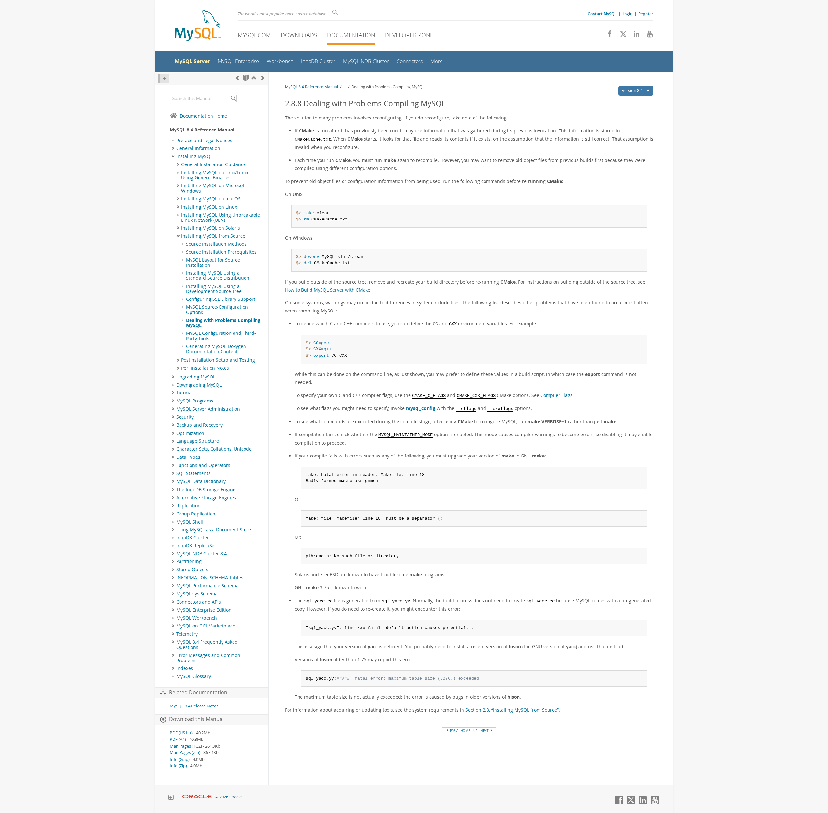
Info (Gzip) (180, 759)
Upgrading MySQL (195, 377)
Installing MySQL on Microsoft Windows (213, 188)
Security (185, 417)
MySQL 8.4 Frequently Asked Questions (207, 644)
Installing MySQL (194, 156)
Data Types (188, 457)
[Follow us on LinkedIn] (634, 35)
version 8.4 (633, 90)
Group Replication (195, 514)
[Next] (263, 77)
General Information (198, 148)
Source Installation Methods (216, 244)
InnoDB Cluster (192, 538)
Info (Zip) (178, 766)
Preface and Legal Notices (204, 140)
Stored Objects (192, 569)
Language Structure (197, 441)
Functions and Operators (203, 465)
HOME (465, 730)
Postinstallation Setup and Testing (218, 360)
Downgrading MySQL (199, 385)
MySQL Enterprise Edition (204, 610)
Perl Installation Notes (205, 368)
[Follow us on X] (621, 35)
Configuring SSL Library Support (220, 299)
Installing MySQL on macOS (211, 199)
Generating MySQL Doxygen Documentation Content (216, 349)
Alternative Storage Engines (206, 498)
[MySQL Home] (197, 26)
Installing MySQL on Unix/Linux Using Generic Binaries (214, 175)
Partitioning (189, 561)
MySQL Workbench (196, 618)
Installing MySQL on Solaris (210, 228)
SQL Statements (193, 473)
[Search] (233, 98)
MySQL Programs (194, 401)
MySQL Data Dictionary (201, 481)
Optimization (190, 433)
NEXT (485, 730)
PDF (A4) (178, 739)
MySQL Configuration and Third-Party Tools (221, 335)
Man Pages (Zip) (185, 752)
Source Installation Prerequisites (221, 252)
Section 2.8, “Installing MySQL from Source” (512, 710)
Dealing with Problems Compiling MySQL (223, 322)
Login (627, 13)
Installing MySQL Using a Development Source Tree (214, 288)
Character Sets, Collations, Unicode (214, 449)
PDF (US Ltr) (181, 733)
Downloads (299, 35)
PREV (453, 730)
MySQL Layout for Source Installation (213, 262)
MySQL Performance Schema (207, 586)
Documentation (351, 35)
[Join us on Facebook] (608, 35)
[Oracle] (197, 797)
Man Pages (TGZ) (186, 746)
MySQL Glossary (193, 676)
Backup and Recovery (199, 425)
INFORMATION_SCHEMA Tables (209, 578)
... (344, 87)
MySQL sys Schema (197, 594)
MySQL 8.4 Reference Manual (311, 87)
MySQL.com (254, 35)
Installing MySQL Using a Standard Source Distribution (217, 275)
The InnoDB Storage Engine (205, 489)
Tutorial (184, 393)
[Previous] (237, 77)
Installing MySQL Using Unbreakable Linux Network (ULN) (220, 217)
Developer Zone (409, 35)
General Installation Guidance (213, 164)
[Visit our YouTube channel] (647, 35)
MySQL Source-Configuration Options (217, 309)
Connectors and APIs (198, 602)
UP (475, 730)
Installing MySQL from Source (213, 236)
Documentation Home (203, 116)
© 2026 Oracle (228, 797)
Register (645, 13)
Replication (188, 506)
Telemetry (187, 634)
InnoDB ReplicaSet (196, 545)
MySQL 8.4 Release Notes (194, 706)
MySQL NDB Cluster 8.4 (201, 554)
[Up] (254, 77)
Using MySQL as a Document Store (213, 530)
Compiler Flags (556, 395)
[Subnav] (173, 148)
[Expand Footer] (171, 798)
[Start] (246, 77)
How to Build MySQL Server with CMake (327, 290)
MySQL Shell (189, 522)
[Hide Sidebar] (163, 78)
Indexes (184, 668)
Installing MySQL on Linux (209, 207)
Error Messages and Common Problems (208, 657)
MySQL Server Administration (208, 409)
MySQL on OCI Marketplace (205, 626)
